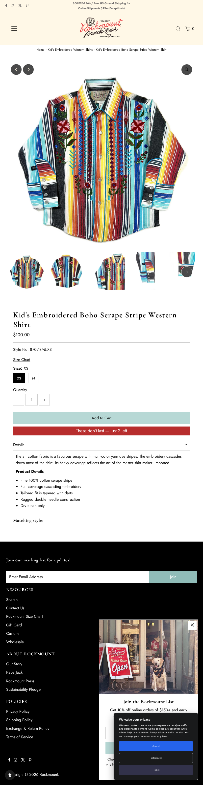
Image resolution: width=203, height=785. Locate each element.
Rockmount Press (20, 681)
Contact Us (15, 608)
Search (12, 599)
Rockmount (49, 774)
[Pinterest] (27, 6)
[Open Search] (178, 28)
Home (40, 49)
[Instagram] (13, 6)
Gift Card (14, 625)
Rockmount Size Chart (24, 616)
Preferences (156, 758)
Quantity (20, 390)
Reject (156, 770)
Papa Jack (14, 672)
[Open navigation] (30, 29)
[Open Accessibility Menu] (10, 775)
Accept (156, 746)
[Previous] (16, 69)
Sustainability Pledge (23, 689)
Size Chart (21, 360)
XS (19, 378)
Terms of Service (19, 737)
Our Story (14, 664)
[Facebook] (6, 6)
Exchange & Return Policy (27, 728)
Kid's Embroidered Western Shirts (70, 49)
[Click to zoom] (186, 69)
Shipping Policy (19, 720)
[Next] (28, 69)
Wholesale (15, 642)
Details (18, 445)
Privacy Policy (17, 711)
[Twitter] (20, 6)
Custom (12, 633)
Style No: (21, 349)
